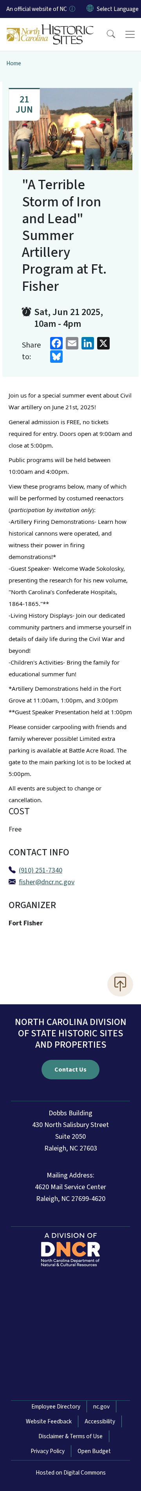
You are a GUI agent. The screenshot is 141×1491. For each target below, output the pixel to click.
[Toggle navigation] (130, 34)
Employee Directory (55, 1406)
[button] (105, 34)
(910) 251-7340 (40, 870)
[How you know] (71, 9)
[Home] (50, 27)
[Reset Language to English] (90, 9)
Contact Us (70, 1069)
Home (13, 63)
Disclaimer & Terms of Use (70, 1436)
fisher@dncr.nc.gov (46, 882)
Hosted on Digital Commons (71, 1472)
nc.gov (101, 1406)
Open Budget (94, 1451)
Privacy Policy (48, 1451)
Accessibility (100, 1421)
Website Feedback (49, 1421)
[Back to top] (120, 984)
